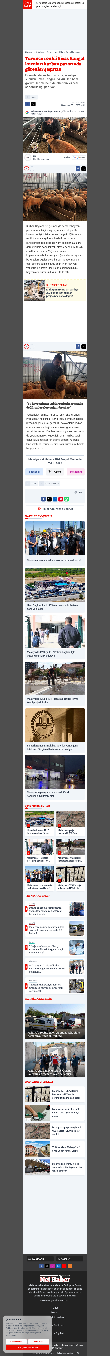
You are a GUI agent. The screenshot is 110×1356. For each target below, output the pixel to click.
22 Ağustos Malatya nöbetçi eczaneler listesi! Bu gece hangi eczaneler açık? (59, 5)
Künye (55, 1307)
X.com (57, 471)
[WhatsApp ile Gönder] (66, 499)
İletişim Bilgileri (55, 1333)
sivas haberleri (52, 484)
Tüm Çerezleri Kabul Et (27, 1348)
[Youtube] (64, 1266)
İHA (41, 157)
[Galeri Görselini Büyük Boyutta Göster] (55, 197)
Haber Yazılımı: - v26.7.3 (55, 1353)
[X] (47, 1266)
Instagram (76, 471)
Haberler (29, 52)
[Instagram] (52, 1266)
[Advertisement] (55, 29)
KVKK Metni (38, 1342)
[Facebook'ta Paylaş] (27, 104)
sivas (34, 97)
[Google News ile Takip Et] (79, 157)
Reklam (55, 1312)
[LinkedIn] (58, 1266)
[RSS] (70, 1266)
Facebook (34, 471)
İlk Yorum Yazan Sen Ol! (58, 509)
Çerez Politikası (16, 1342)
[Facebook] (41, 1266)
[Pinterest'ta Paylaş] (60, 499)
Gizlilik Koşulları (55, 1317)
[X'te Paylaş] (33, 104)
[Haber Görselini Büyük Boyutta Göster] (55, 135)
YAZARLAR (66, 1259)
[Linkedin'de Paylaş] (55, 499)
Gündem (40, 52)
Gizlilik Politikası (55, 1325)
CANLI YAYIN (38, 1259)
